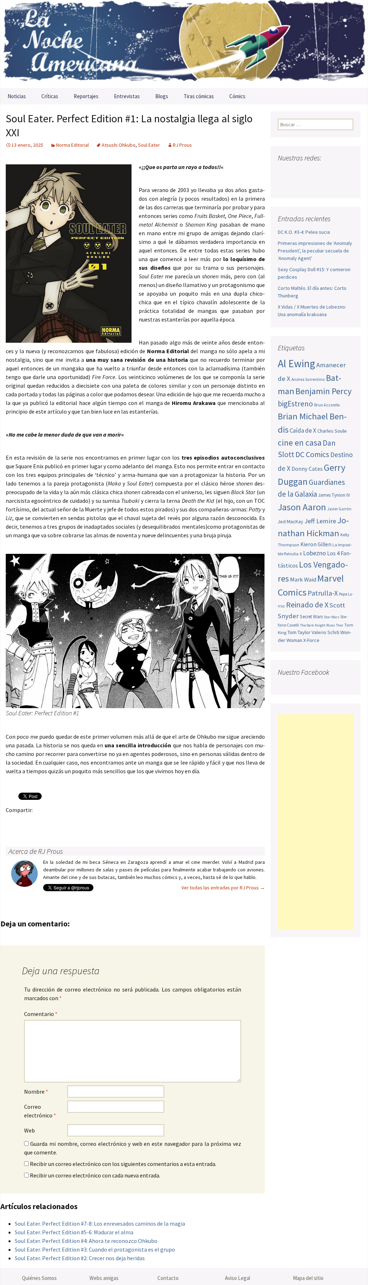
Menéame (83, 822)
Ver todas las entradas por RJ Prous (223, 887)
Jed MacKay (290, 521)
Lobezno (314, 553)
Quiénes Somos (39, 1278)
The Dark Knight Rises (317, 625)
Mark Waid (303, 579)
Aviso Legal (237, 1278)
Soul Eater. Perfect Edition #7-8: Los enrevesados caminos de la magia (100, 1223)
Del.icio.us (153, 822)
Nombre (36, 1091)
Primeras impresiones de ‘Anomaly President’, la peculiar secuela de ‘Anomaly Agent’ (315, 250)
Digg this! (139, 822)
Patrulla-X (323, 592)
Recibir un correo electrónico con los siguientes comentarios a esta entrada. (123, 1163)
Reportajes (86, 96)
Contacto (168, 1278)
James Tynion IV (334, 495)
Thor (339, 625)
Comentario (41, 1013)
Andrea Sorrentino (308, 379)
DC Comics (312, 454)
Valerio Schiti (325, 632)
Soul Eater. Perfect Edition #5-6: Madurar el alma (74, 1232)
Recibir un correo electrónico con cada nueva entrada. (95, 1175)
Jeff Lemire (320, 521)
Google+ (41, 822)
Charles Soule (332, 431)
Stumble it (125, 822)
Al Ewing (296, 363)
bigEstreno (295, 404)
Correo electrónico (40, 1111)
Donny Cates (307, 468)
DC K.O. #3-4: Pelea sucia (304, 232)
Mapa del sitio (308, 1278)
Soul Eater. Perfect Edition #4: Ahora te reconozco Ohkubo (86, 1240)
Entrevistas (127, 96)
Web (29, 1130)
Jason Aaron (302, 507)
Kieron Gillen (315, 544)
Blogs (161, 96)
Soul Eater (149, 145)
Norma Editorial (72, 145)
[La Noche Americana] (184, 44)
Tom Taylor (299, 632)
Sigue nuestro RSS (285, 184)
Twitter (27, 822)
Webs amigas (104, 1278)
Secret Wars (311, 617)
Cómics (237, 96)
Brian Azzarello (327, 404)
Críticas (49, 96)
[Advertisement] (315, 822)
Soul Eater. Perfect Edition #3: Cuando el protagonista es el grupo (95, 1249)
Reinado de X (307, 605)
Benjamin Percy (323, 391)
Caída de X (303, 430)
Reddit (111, 822)
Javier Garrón (339, 508)
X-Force (311, 640)
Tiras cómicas (199, 96)
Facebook (13, 822)
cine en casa (300, 442)
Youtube (311, 172)
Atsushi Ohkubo (118, 145)
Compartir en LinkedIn (97, 822)
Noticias (17, 96)
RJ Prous (182, 145)
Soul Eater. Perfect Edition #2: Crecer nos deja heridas (80, 1258)
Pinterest (55, 822)
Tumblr (69, 822)
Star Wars (331, 617)
